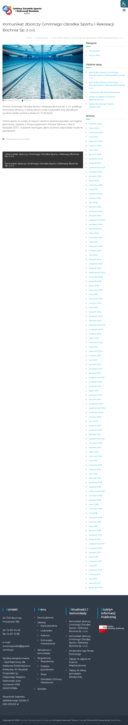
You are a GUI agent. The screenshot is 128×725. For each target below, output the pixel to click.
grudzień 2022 (96, 316)
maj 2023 (93, 294)
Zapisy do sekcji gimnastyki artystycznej (77, 673)
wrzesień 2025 (96, 172)
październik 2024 (97, 220)
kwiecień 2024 (96, 246)
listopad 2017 (95, 539)
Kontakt (41, 689)
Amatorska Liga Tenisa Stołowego (104, 92)
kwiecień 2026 (96, 141)
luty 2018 (93, 526)
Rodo (44, 674)
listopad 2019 (95, 434)
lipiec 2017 (93, 557)
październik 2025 (97, 167)
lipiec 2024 (94, 233)
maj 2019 (93, 460)
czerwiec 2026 (96, 132)
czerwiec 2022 (96, 342)
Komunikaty (42, 38)
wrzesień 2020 (96, 412)
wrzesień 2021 (95, 382)
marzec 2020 (95, 417)
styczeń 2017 (95, 583)
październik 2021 (97, 377)
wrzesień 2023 (96, 277)
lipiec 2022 (94, 338)
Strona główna (45, 617)
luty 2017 (93, 579)
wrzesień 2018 (95, 495)
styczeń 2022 (95, 364)
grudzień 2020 (96, 403)
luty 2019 (93, 473)
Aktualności (11, 139)
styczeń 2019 (95, 478)
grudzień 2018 (95, 482)
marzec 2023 (95, 303)
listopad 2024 (95, 215)
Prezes (27, 100)
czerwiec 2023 (96, 290)
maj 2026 (93, 137)
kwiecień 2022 (96, 351)
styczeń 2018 (95, 530)
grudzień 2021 (95, 369)
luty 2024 (93, 255)
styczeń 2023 (95, 312)
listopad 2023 (95, 268)
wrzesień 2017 (95, 548)
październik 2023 (97, 272)
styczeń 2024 (95, 259)
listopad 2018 (95, 487)
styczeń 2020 (95, 425)
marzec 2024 (95, 250)
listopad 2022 (95, 320)
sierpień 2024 (95, 229)
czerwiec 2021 (95, 395)
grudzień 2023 (96, 263)
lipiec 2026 (94, 128)
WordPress (116, 720)
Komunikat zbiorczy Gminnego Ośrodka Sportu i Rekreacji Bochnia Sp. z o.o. (107, 75)
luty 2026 (93, 150)
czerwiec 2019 (95, 456)
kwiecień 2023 (96, 299)
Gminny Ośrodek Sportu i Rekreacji (36, 720)
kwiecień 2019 (95, 465)
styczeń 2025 (95, 207)
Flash (81, 720)
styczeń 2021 (95, 399)
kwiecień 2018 (95, 517)
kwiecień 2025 (95, 193)
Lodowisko (46, 630)
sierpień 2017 (95, 552)
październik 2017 (97, 543)
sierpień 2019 (95, 447)
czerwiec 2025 (95, 185)
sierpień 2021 (95, 386)
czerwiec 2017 (95, 561)
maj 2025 (93, 189)
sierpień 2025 (95, 176)
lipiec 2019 (93, 452)
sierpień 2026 (95, 123)
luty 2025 (93, 202)
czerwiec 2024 (96, 237)
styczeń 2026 (95, 154)
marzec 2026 (95, 145)
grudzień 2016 (95, 587)
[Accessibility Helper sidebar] (124, 4)
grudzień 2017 (95, 535)
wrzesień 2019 (95, 443)
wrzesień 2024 (96, 224)
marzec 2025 (95, 198)
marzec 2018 (95, 522)
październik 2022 (97, 325)
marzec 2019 (95, 469)
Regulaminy (44, 658)
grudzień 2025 (96, 159)
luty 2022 (93, 360)
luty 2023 (93, 307)
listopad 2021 (95, 373)
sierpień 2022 (95, 333)
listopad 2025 (95, 163)
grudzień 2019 (95, 430)
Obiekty (41, 622)
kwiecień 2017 (95, 570)
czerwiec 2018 (95, 509)
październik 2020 (97, 408)
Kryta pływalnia (49, 625)
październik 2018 (97, 491)
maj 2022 (93, 347)
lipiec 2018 (94, 504)
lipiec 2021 (93, 390)
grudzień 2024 (96, 211)
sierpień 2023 (95, 281)
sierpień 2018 (95, 500)
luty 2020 (93, 421)
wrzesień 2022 (96, 329)
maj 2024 (93, 242)
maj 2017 (93, 565)
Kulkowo (45, 635)
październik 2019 (97, 439)
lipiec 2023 (94, 285)
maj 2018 (93, 513)
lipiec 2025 (94, 180)
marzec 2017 (95, 574)
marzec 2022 (95, 355)
